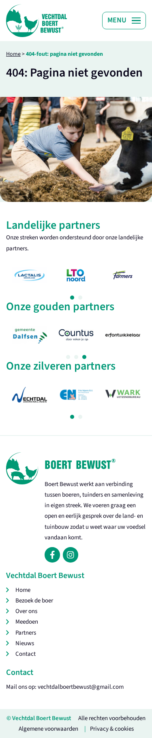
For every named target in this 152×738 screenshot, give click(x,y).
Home (13, 54)
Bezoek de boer (34, 600)
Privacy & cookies (112, 729)
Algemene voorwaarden (48, 729)
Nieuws (24, 643)
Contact (25, 654)
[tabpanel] (29, 275)
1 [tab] (72, 298)
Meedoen (26, 622)
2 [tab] (80, 298)
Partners (25, 633)
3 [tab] (84, 357)
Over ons (26, 611)
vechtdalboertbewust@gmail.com (81, 687)
